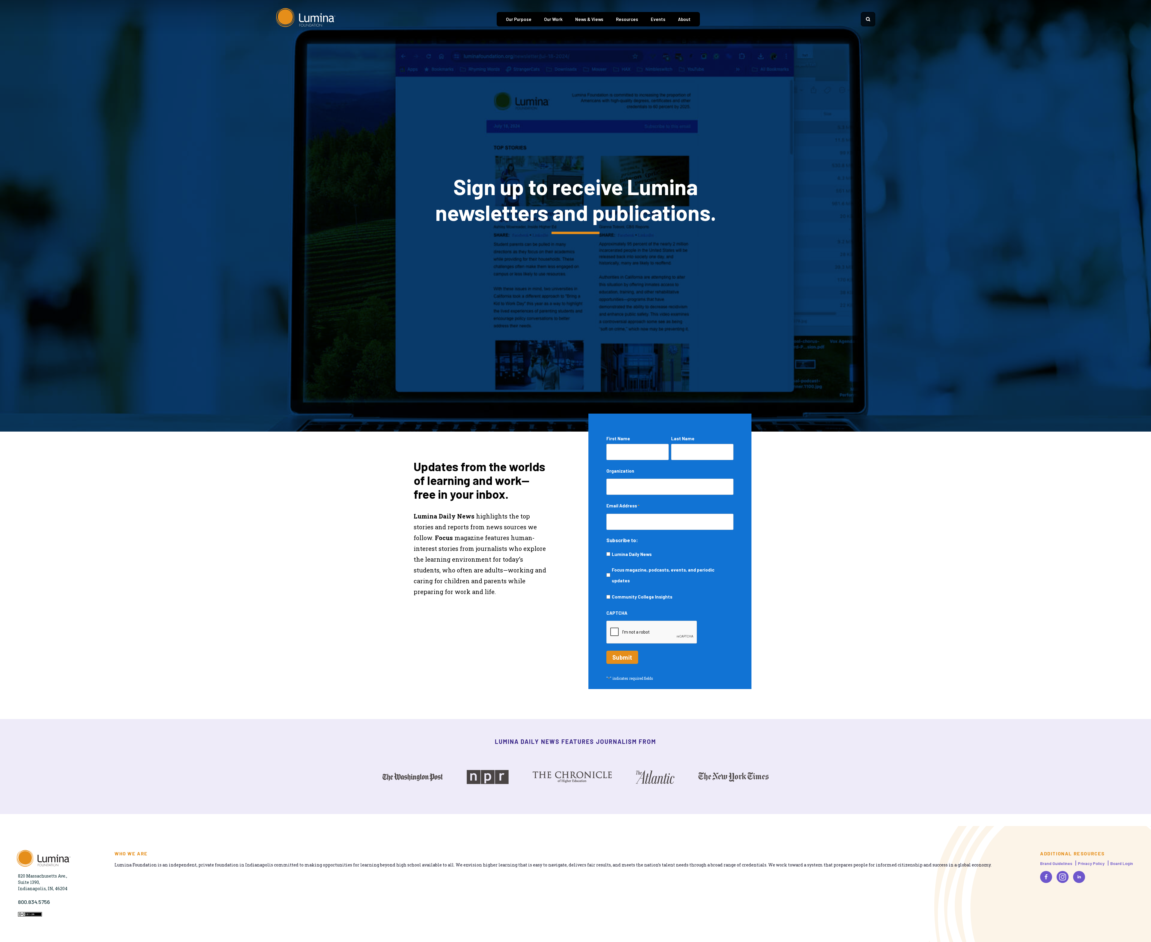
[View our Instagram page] (1063, 877)
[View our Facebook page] (1046, 877)
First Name (618, 438)
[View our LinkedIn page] (1079, 877)
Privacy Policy (1091, 863)
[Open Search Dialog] (868, 19)
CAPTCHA (616, 613)
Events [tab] (658, 19)
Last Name (682, 438)
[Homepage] (306, 19)
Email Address (622, 505)
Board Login (1121, 863)
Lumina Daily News (632, 554)
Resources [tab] (627, 19)
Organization (620, 471)
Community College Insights (642, 596)
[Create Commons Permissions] (30, 914)
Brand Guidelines (1056, 863)
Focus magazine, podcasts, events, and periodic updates (663, 575)
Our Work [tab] (553, 19)
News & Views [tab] (589, 19)
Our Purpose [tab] (518, 19)
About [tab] (684, 19)
